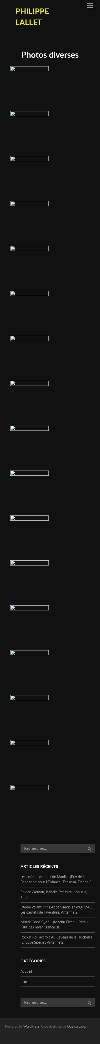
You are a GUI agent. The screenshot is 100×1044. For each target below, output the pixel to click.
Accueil (26, 971)
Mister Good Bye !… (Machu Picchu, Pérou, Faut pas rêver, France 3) (54, 925)
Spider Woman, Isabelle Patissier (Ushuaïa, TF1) (54, 894)
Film (24, 981)
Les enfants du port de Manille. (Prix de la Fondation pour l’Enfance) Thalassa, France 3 (56, 879)
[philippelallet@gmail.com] (69, 1035)
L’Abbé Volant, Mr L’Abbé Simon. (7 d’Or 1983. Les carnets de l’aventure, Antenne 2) (57, 910)
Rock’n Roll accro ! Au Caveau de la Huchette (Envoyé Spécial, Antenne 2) (56, 940)
